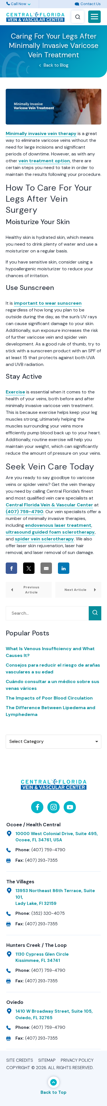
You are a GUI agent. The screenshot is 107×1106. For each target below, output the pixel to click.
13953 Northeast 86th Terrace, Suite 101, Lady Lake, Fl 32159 (55, 897)
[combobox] (53, 742)
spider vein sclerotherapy (44, 539)
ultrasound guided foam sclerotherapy (50, 532)
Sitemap (47, 1060)
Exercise (15, 392)
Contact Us (90, 3)
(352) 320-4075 (48, 913)
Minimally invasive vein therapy (41, 133)
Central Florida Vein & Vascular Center (49, 505)
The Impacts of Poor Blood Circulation (49, 698)
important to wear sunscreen (48, 303)
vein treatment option (44, 161)
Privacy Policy (77, 1060)
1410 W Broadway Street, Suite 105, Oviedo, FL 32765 (54, 1014)
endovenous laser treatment (58, 525)
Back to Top (53, 1092)
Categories (18, 730)
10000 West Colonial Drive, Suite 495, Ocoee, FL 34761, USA (56, 837)
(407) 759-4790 (24, 512)
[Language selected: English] (54, 4)
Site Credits (19, 1060)
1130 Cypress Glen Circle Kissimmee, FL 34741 (42, 957)
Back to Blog (56, 65)
